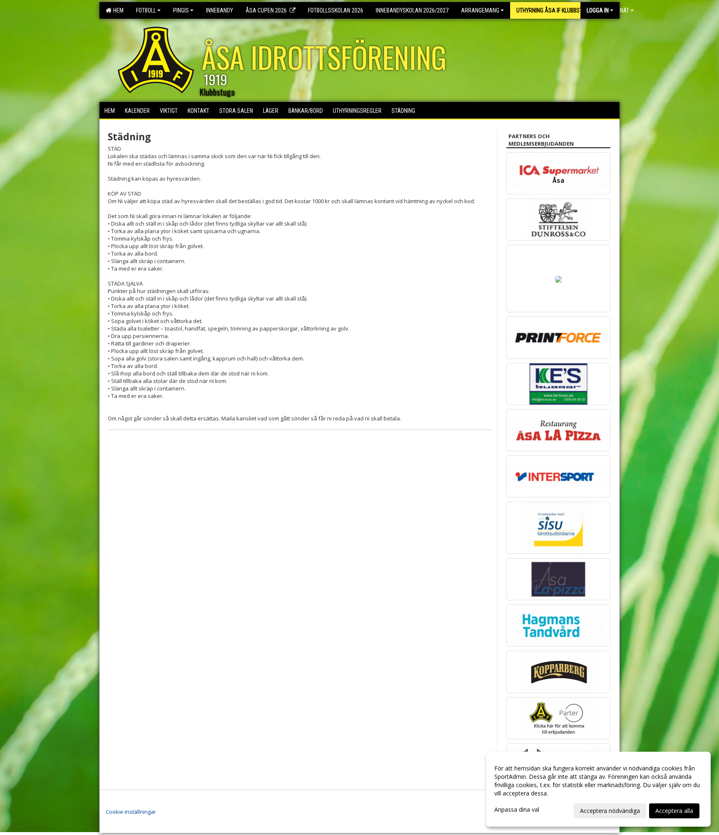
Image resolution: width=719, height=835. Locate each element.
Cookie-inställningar (131, 811)
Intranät (617, 10)
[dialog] (598, 789)
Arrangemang (480, 10)
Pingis (181, 10)
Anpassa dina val (516, 809)
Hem (117, 10)
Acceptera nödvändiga (610, 811)
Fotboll (146, 10)
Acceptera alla (674, 811)
